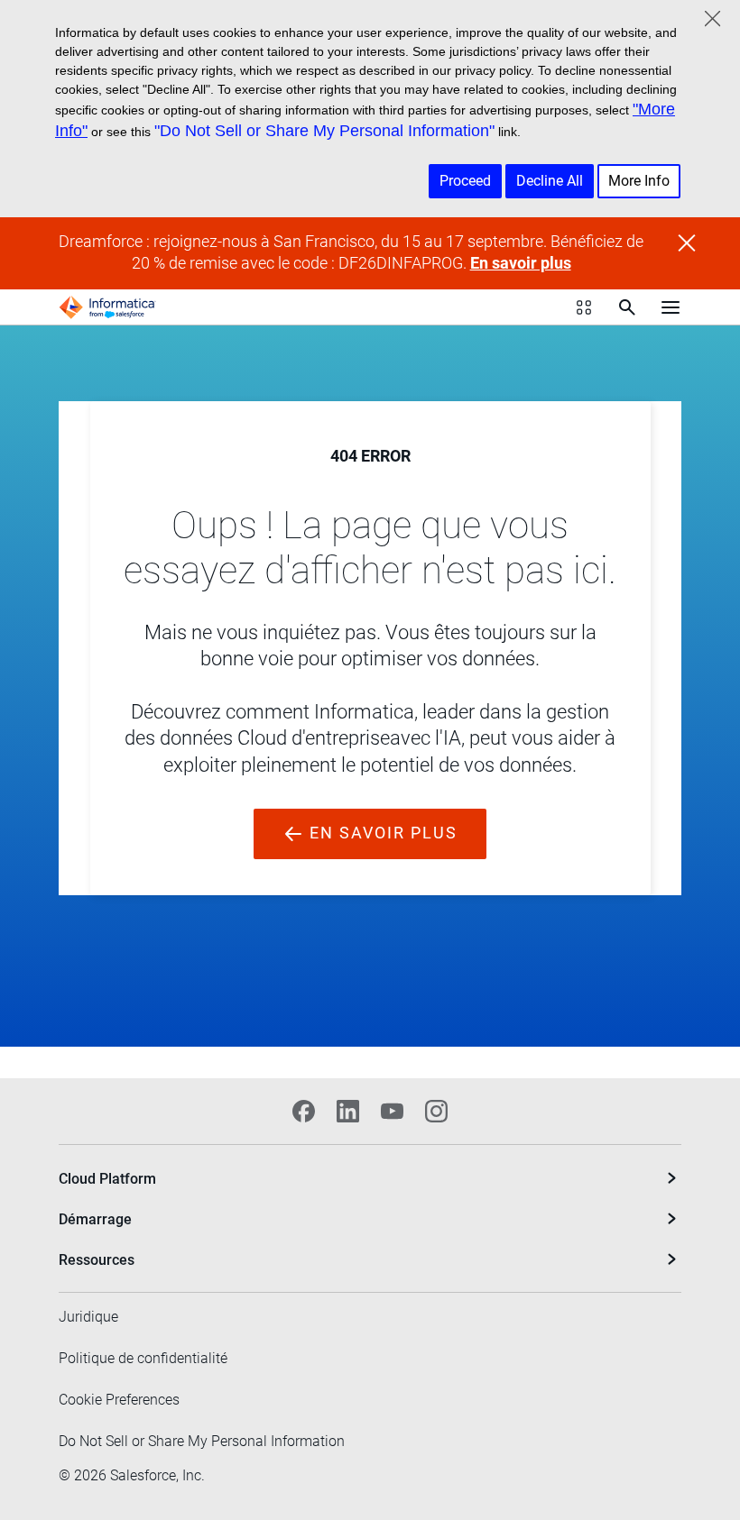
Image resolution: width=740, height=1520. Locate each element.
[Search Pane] (627, 307)
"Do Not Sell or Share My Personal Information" (324, 131)
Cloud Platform (107, 1178)
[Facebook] (303, 1111)
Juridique (88, 1316)
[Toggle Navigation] (670, 307)
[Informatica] (107, 307)
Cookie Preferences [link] (119, 1399)
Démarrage (95, 1219)
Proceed (465, 180)
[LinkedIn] (348, 1111)
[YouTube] (392, 1111)
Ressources (96, 1259)
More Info (639, 180)
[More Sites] (584, 307)
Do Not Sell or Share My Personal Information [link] (202, 1441)
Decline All (549, 180)
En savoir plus (520, 263)
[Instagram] (436, 1111)
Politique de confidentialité (143, 1358)
